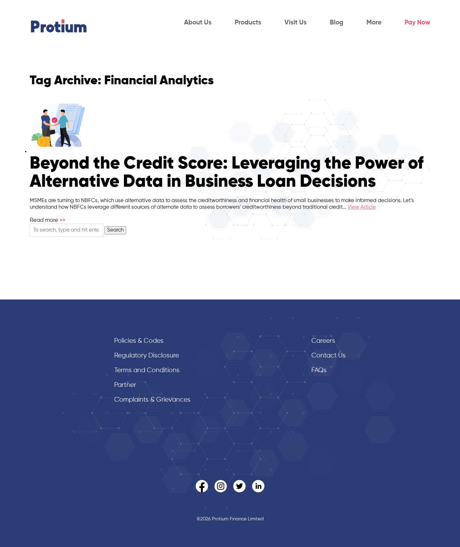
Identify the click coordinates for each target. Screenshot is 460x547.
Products (248, 22)
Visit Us (295, 22)
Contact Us (328, 355)
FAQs (319, 370)
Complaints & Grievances (152, 400)
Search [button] (115, 230)
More (373, 22)
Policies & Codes (139, 341)
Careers (323, 341)
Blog (336, 22)
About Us (198, 22)
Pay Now (417, 22)
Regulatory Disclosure (146, 355)
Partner (125, 385)
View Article (362, 207)
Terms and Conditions (147, 370)
